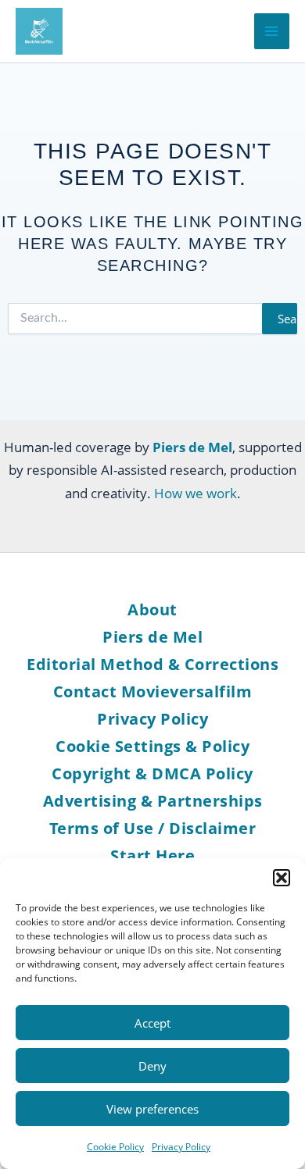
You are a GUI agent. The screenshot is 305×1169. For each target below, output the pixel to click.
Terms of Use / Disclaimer (153, 828)
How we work (195, 493)
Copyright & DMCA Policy (152, 773)
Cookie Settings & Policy (152, 746)
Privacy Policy (181, 1146)
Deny (152, 1066)
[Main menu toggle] (272, 31)
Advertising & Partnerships (153, 800)
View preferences (152, 1109)
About (152, 609)
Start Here (152, 855)
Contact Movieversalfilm (153, 691)
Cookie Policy (115, 1146)
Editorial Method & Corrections (152, 664)
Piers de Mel (152, 636)
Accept (152, 1023)
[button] (281, 878)
